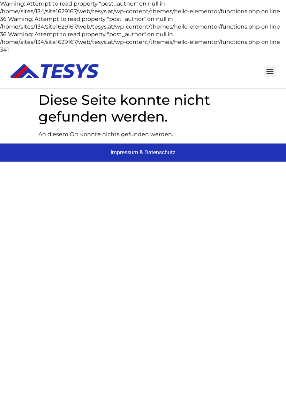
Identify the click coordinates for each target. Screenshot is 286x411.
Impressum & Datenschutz (143, 152)
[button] (270, 71)
